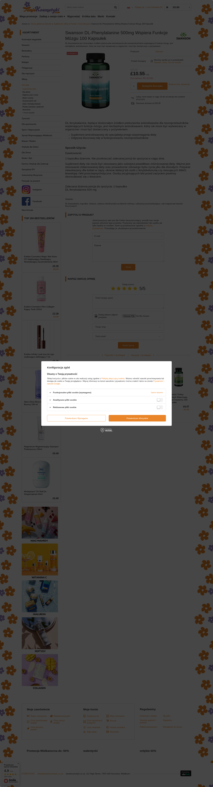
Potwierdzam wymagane (76, 418)
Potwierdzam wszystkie (137, 418)
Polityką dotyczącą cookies (113, 378)
